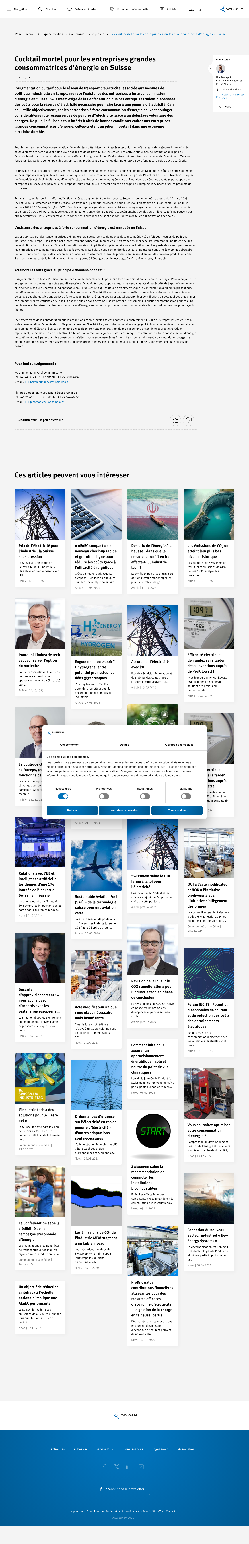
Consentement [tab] (69, 744)
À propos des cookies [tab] (179, 744)
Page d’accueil (25, 34)
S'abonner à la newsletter (125, 1489)
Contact (170, 1511)
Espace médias (53, 34)
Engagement (161, 1449)
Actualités (58, 1449)
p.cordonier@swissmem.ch (47, 402)
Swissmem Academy (87, 9)
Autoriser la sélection (124, 810)
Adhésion (172, 9)
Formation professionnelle (132, 9)
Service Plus (104, 1449)
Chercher (50, 9)
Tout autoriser (177, 810)
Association (186, 1449)
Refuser (72, 810)
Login (200, 9)
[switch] (104, 796)
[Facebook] (104, 1467)
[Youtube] (140, 1467)
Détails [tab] (124, 744)
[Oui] (175, 420)
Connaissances (132, 1449)
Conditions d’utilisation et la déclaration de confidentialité (120, 1511)
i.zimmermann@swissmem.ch (49, 382)
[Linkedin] (128, 1467)
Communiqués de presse (87, 34)
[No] (188, 420)
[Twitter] (116, 1467)
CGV (160, 1511)
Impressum (76, 1511)
